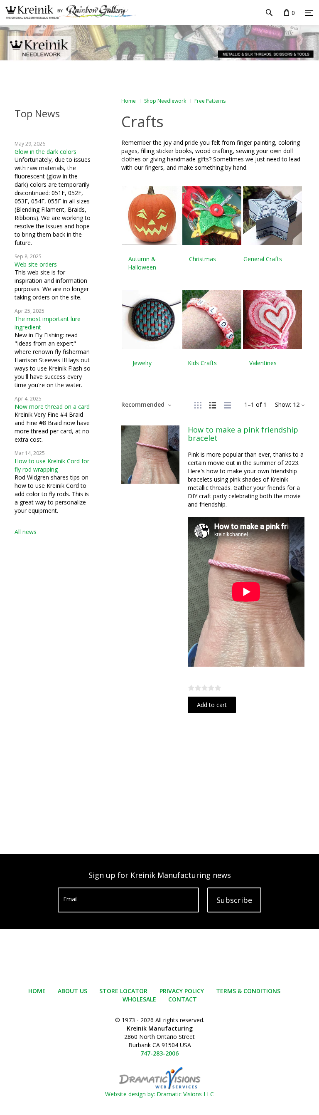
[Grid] (197, 404)
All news (26, 532)
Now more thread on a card (52, 406)
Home (128, 100)
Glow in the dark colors (45, 152)
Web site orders (36, 264)
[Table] (227, 404)
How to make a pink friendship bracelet (243, 434)
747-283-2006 (159, 1053)
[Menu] (309, 13)
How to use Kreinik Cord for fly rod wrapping (52, 465)
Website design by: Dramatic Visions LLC (159, 1094)
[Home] (68, 12)
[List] (212, 404)
